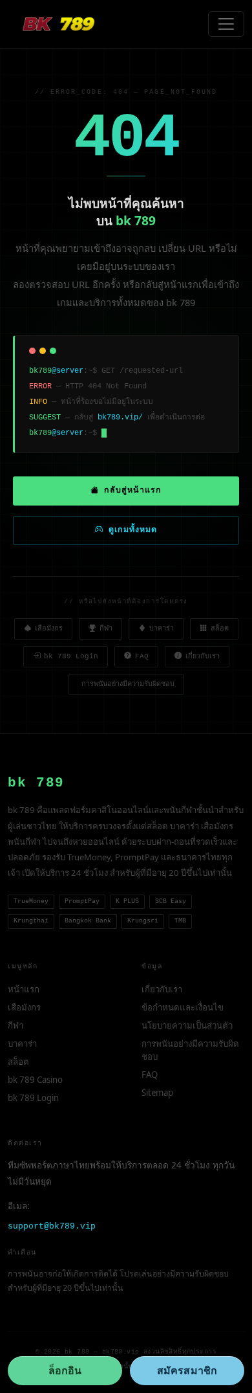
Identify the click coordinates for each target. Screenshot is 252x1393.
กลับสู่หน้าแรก (133, 490)
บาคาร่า (161, 628)
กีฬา (106, 628)
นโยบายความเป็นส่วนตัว (187, 1025)
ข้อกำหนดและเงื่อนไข (183, 1007)
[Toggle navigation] (226, 24)
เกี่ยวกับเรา (202, 656)
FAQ (142, 656)
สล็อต (220, 628)
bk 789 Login (71, 656)
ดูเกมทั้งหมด (133, 530)
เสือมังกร (49, 628)
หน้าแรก (23, 989)
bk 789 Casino (35, 1080)
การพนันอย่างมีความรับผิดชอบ (127, 684)
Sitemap (157, 1092)
